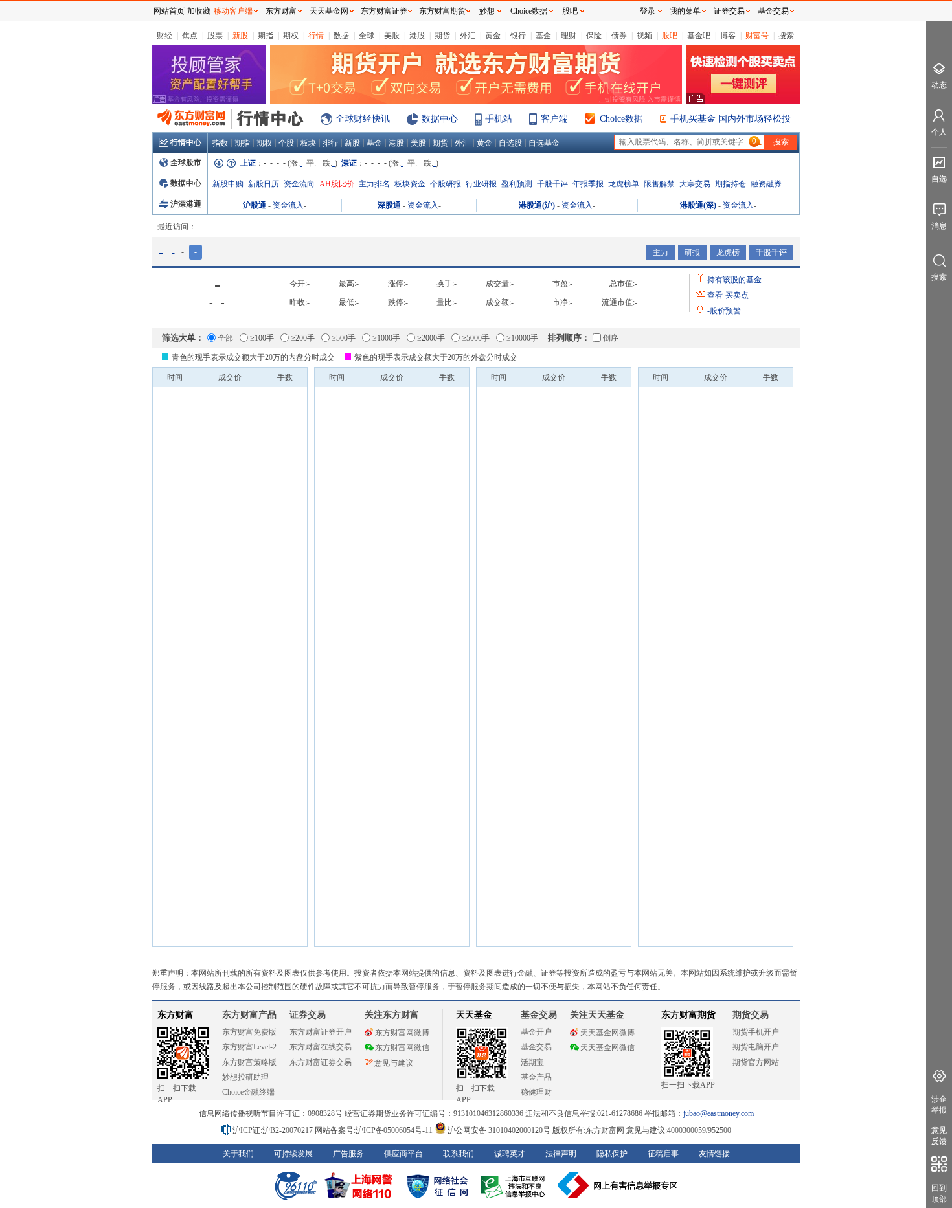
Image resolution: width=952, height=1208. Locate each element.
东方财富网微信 (402, 1047)
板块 (308, 143)
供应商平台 (403, 1153)
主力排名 (374, 183)
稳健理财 (536, 1092)
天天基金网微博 (607, 1032)
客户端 (554, 119)
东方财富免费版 (249, 1031)
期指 (265, 35)
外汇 (467, 35)
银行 (518, 35)
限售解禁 (659, 183)
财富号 (757, 35)
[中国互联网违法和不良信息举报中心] (618, 1185)
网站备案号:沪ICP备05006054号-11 (375, 1130)
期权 (291, 35)
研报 (692, 252)
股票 (215, 35)
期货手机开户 (755, 1031)
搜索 (786, 35)
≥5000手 (476, 337)
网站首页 (169, 11)
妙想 (487, 11)
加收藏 (198, 11)
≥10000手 (522, 337)
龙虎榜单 (623, 183)
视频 (644, 35)
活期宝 (532, 1062)
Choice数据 (621, 119)
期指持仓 (730, 183)
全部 (225, 337)
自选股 (510, 143)
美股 (392, 35)
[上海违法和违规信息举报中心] (514, 1185)
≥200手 (303, 337)
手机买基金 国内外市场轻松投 (730, 119)
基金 (543, 35)
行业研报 (481, 183)
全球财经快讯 (362, 119)
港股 (417, 35)
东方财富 (175, 1015)
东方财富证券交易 (320, 1062)
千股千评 (552, 183)
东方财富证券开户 (320, 1031)
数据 (341, 35)
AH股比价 (336, 183)
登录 (647, 11)
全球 (366, 35)
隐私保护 (612, 1153)
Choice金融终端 (248, 1092)
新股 (240, 35)
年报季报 (588, 183)
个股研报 (445, 183)
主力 (660, 252)
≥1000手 (386, 337)
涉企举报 (939, 1105)
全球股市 (185, 162)
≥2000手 (431, 337)
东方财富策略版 (249, 1062)
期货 (442, 35)
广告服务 (348, 1153)
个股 (286, 143)
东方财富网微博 (402, 1032)
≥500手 (344, 337)
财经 (164, 35)
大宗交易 (694, 183)
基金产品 (536, 1077)
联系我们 (458, 1153)
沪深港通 (185, 203)
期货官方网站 (755, 1062)
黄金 (493, 35)
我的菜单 (685, 11)
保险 (594, 35)
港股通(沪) (537, 205)
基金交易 (536, 1046)
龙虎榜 (728, 252)
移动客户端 (233, 11)
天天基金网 (329, 11)
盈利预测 (516, 183)
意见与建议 (393, 1063)
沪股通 (254, 205)
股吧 (669, 35)
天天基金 (474, 1015)
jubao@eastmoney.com (718, 1113)
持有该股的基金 (734, 279)
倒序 (610, 337)
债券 (619, 35)
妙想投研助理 (245, 1077)
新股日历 (263, 183)
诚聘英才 (509, 1153)
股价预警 (724, 310)
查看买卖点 (728, 295)
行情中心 (185, 142)
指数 (220, 143)
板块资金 (409, 183)
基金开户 (536, 1031)
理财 (568, 35)
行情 (316, 35)
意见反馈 (939, 1136)
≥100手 (262, 337)
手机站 (498, 119)
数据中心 (440, 119)
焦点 (190, 35)
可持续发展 (293, 1153)
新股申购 (228, 183)
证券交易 (729, 11)
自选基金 (544, 143)
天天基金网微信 (607, 1047)
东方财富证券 (384, 11)
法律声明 (560, 1153)
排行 (330, 143)
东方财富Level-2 (249, 1046)
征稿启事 (663, 1153)
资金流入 (288, 205)
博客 (728, 35)
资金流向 (299, 183)
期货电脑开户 (755, 1046)
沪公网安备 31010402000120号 (499, 1130)
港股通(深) (698, 205)
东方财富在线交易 (320, 1046)
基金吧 (698, 35)
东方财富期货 (688, 1015)
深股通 (389, 205)
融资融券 (766, 183)
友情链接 (714, 1153)
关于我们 (238, 1153)
